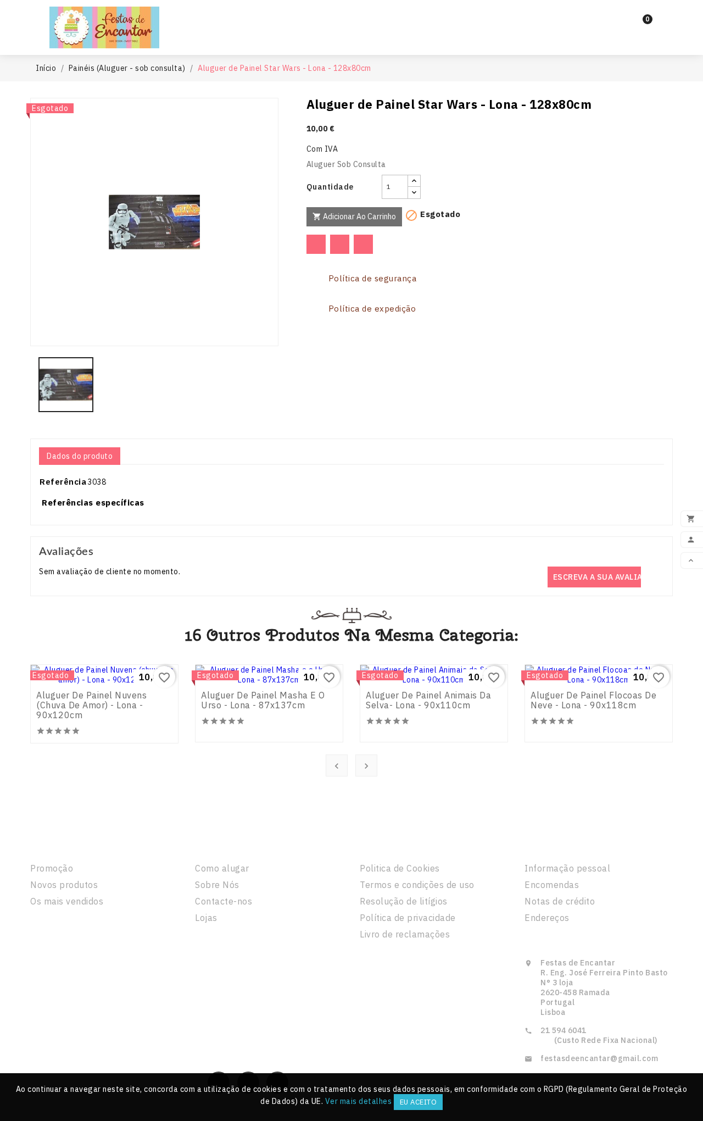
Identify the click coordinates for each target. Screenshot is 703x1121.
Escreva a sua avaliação (597, 577)
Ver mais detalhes (358, 1101)
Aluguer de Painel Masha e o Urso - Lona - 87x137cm (263, 700)
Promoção (51, 868)
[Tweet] (339, 244)
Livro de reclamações (405, 934)
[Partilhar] (316, 244)
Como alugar (222, 868)
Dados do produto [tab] (80, 456)
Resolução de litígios (404, 901)
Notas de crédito (560, 901)
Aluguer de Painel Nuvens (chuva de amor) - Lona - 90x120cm (91, 705)
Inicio (292, 17)
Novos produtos (64, 884)
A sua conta (559, 844)
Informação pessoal (567, 868)
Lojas (206, 917)
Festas (344, 17)
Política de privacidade (408, 917)
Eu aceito (418, 1102)
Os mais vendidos (66, 901)
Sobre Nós (217, 884)
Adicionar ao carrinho (354, 216)
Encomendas (552, 884)
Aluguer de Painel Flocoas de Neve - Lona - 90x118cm (593, 700)
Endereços (547, 917)
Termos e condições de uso (417, 884)
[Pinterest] (363, 244)
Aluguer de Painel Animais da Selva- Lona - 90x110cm (428, 700)
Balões (403, 17)
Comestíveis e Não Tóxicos (351, 37)
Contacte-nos (223, 901)
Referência (63, 481)
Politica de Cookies (400, 868)
